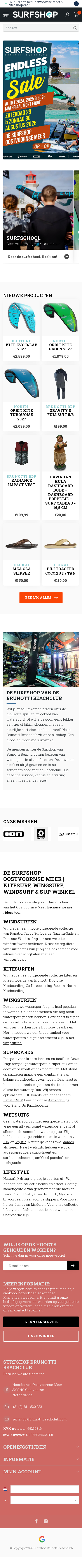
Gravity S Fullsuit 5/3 (60, 412)
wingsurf (10, 1027)
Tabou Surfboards (37, 933)
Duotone (48, 1027)
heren (13, 1147)
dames (68, 1142)
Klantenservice (41, 1322)
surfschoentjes (44, 1152)
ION (6, 1142)
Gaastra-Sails (63, 933)
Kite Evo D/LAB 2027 (21, 347)
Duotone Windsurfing (20, 938)
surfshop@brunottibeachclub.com (39, 1419)
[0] (76, 14)
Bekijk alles (38, 597)
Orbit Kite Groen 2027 (60, 347)
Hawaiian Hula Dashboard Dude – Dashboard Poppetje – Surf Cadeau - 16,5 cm (60, 492)
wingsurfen (12, 1043)
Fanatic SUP (13, 1100)
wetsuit (67, 1121)
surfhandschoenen (18, 1157)
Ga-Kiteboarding (39, 985)
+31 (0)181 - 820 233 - (28, 1406)
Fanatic (16, 933)
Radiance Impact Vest (21, 482)
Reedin (59, 985)
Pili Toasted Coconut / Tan (60, 571)
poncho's (57, 1157)
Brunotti (40, 980)
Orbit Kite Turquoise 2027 (21, 414)
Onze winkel (41, 1336)
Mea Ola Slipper (21, 571)
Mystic (20, 1142)
